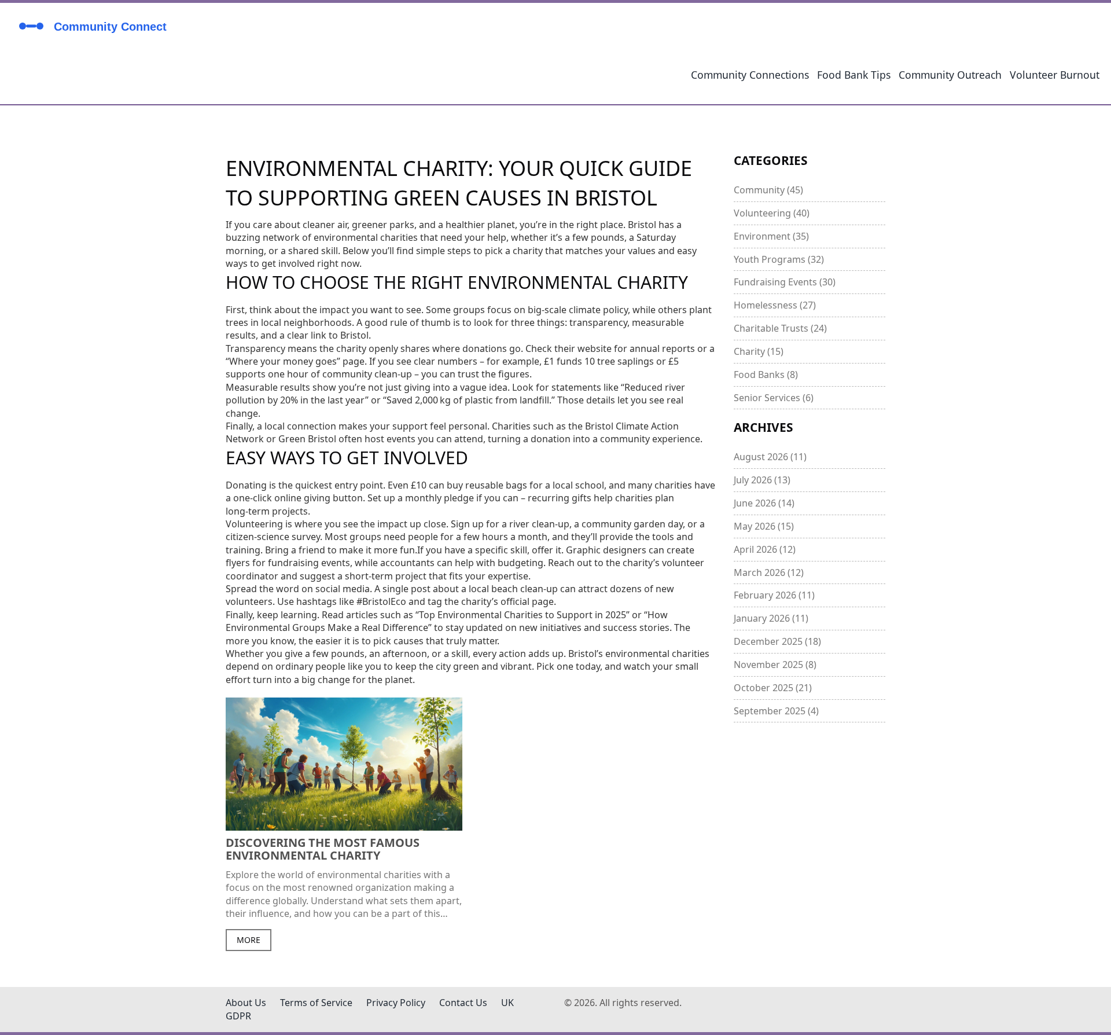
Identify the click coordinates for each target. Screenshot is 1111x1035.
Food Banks (766, 374)
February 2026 (774, 595)
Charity (758, 351)
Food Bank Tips (854, 75)
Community (768, 189)
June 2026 (764, 503)
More (248, 939)
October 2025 (773, 687)
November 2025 (775, 664)
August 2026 (770, 456)
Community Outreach (950, 75)
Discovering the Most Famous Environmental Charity (323, 849)
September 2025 (776, 710)
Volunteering (772, 213)
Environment (771, 236)
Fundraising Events (785, 282)
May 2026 (764, 526)
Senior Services (774, 397)
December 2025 (777, 641)
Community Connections (750, 75)
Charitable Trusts (780, 328)
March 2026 (769, 572)
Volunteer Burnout (1054, 75)
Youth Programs (779, 259)
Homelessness (775, 305)
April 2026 (765, 549)
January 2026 (771, 618)
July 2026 (762, 480)
